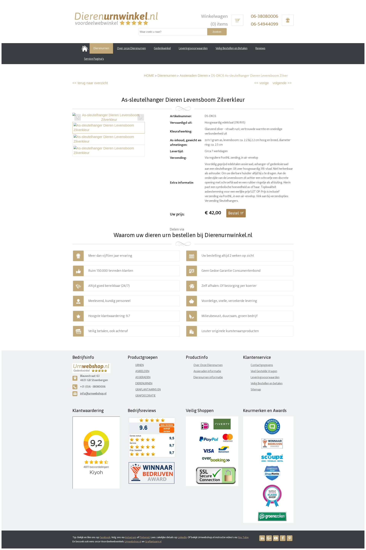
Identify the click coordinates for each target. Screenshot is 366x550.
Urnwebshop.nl (132, 541)
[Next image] (140, 117)
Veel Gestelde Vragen (264, 371)
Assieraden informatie (207, 371)
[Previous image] (77, 117)
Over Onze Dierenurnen (208, 365)
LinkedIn (182, 537)
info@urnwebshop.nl (93, 393)
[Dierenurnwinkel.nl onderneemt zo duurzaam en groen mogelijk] (272, 520)
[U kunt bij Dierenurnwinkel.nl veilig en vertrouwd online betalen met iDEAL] (205, 428)
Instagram (130, 537)
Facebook (105, 537)
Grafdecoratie (145, 395)
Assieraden (142, 377)
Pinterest (145, 537)
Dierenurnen (166, 75)
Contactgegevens (262, 365)
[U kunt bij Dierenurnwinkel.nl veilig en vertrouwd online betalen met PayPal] (208, 440)
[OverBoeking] (216, 461)
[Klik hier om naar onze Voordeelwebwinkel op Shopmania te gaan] (272, 479)
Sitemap (256, 389)
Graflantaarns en (148, 389)
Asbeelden (142, 371)
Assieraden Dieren (194, 75)
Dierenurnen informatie (208, 377)
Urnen (139, 365)
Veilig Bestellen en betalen (267, 383)
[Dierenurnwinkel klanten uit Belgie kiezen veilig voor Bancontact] (223, 451)
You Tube (243, 537)
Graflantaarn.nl (153, 541)
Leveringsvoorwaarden (265, 377)
